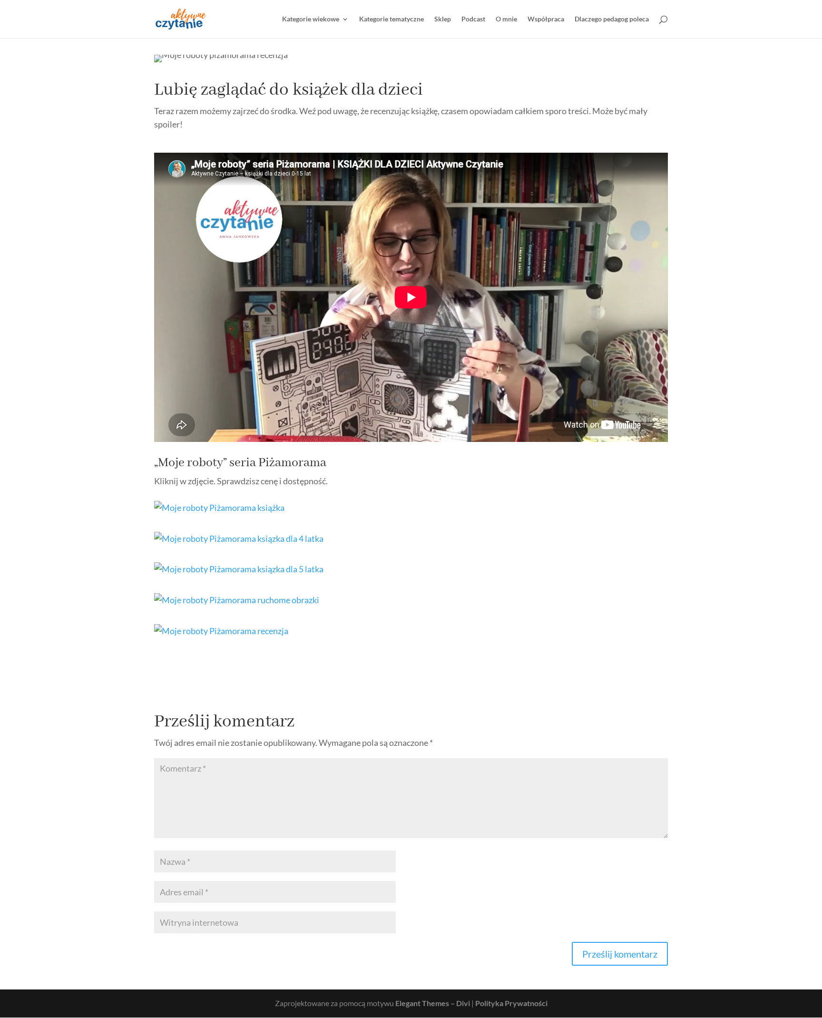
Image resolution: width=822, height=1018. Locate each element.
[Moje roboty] (219, 512)
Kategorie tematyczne (391, 19)
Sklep (442, 19)
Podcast (473, 19)
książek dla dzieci (358, 90)
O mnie (506, 19)
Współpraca (546, 19)
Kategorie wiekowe (310, 19)
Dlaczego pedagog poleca (612, 19)
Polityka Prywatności (511, 1003)
